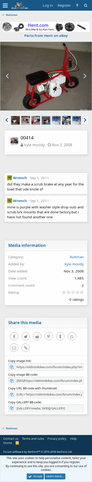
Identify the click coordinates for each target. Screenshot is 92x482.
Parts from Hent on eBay (46, 35)
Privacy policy (57, 438)
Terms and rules (33, 438)
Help (73, 438)
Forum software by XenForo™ (37, 451)
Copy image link (19, 361)
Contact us (10, 438)
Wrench (20, 177)
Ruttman (77, 256)
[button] (5, 5)
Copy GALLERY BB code (24, 402)
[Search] (85, 5)
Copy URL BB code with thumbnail (32, 388)
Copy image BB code (22, 374)
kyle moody (34, 144)
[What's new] (77, 5)
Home (7, 443)
